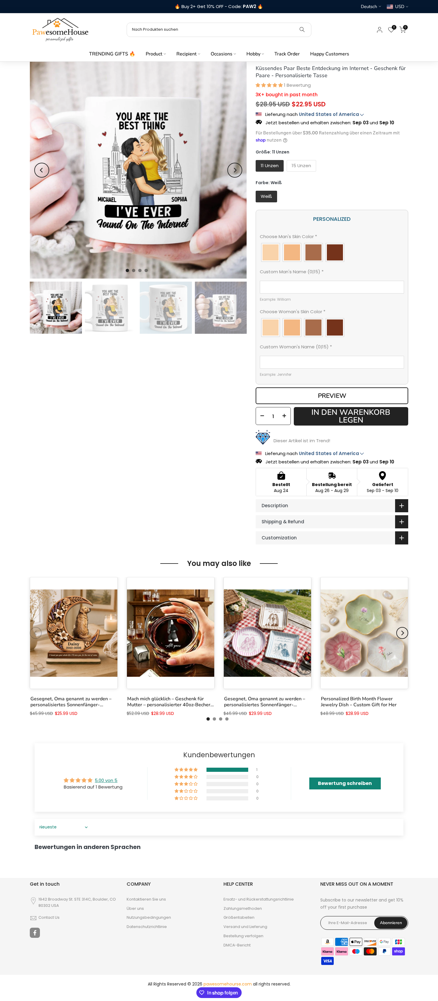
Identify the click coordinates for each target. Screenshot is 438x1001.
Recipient (186, 54)
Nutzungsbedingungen (149, 917)
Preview (332, 396)
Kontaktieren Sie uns (146, 899)
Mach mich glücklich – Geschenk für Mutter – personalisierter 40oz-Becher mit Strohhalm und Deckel (168, 702)
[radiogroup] (332, 252)
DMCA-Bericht (237, 945)
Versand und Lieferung (245, 926)
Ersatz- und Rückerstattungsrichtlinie (258, 899)
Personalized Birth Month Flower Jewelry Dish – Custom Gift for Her (359, 702)
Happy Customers (329, 54)
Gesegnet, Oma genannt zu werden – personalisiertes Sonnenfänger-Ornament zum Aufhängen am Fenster (72, 702)
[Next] (234, 170)
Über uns (135, 908)
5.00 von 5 (106, 780)
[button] (270, 85)
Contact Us (49, 917)
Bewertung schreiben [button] (345, 783)
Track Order (287, 54)
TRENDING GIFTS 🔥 (112, 54)
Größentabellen (238, 917)
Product (154, 54)
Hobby (253, 54)
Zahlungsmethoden (242, 908)
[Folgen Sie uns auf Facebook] (35, 933)
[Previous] (41, 170)
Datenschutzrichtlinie (147, 926)
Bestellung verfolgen (243, 936)
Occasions (221, 54)
